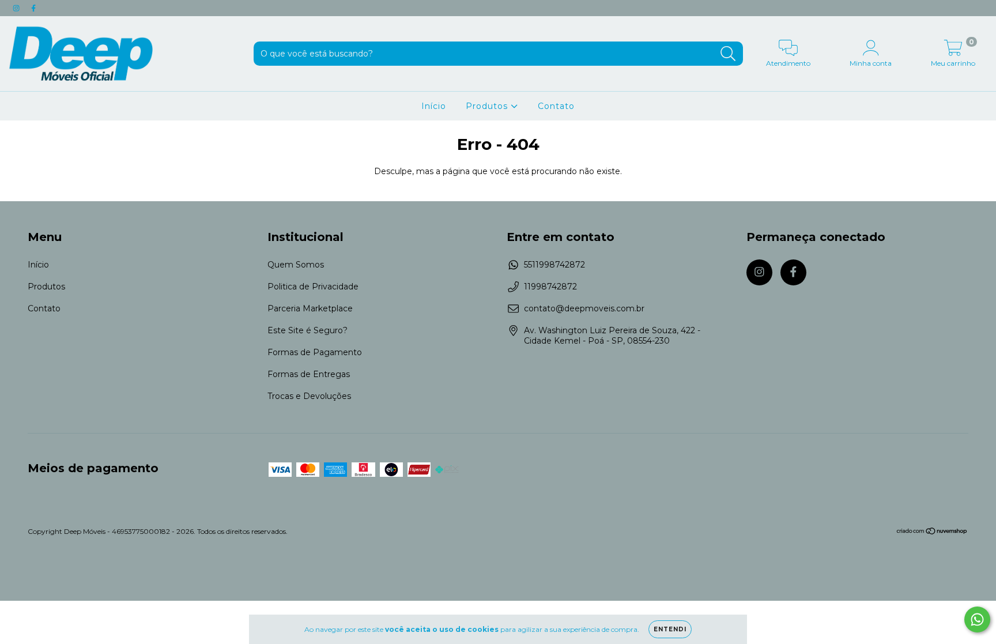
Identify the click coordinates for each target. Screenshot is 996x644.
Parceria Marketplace (310, 308)
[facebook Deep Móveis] (33, 8)
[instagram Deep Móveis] (17, 8)
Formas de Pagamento (314, 352)
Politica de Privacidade (313, 286)
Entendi (670, 629)
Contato (556, 106)
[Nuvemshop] (932, 532)
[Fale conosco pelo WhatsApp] (977, 619)
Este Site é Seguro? (307, 330)
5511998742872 (554, 264)
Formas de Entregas (308, 374)
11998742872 (550, 286)
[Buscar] (728, 53)
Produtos (488, 106)
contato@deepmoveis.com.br (584, 308)
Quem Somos (295, 264)
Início (433, 106)
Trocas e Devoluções (309, 396)
